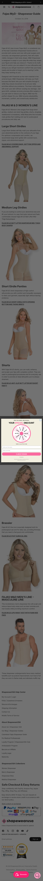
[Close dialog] (40, 420)
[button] (37, 875)
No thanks (21, 457)
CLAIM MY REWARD (21, 454)
